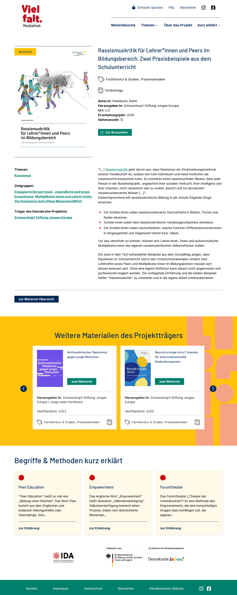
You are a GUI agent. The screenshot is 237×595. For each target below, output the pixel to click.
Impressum (61, 588)
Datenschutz (93, 588)
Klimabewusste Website (166, 588)
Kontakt (31, 588)
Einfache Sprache (150, 7)
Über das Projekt (178, 25)
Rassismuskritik (117, 169)
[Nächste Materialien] (213, 388)
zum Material (81, 381)
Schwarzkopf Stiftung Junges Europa (43, 217)
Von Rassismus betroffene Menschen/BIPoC (48, 201)
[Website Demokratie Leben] (165, 557)
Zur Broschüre (116, 132)
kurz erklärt (207, 25)
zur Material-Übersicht (36, 299)
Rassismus (22, 175)
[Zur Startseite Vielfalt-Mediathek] (31, 16)
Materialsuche (123, 25)
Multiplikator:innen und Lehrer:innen (63, 196)
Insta (203, 7)
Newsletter (188, 7)
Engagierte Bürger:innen (33, 192)
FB (213, 7)
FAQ (171, 7)
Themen (148, 25)
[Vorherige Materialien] (23, 388)
